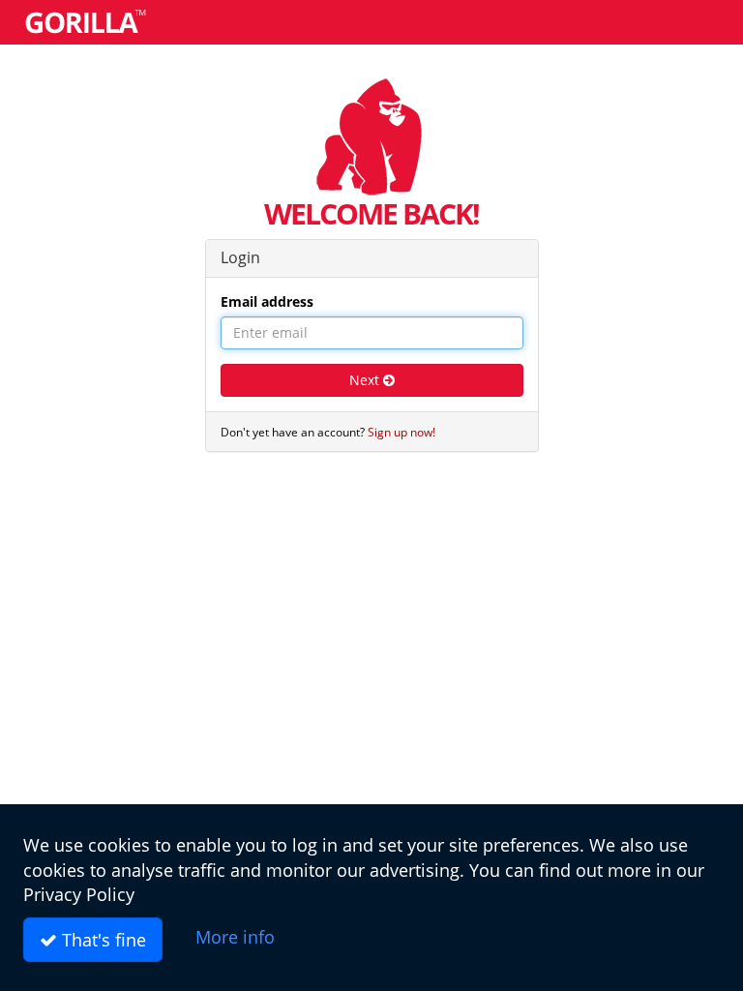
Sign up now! (401, 431)
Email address (267, 301)
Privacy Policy (78, 894)
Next (366, 380)
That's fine (101, 939)
